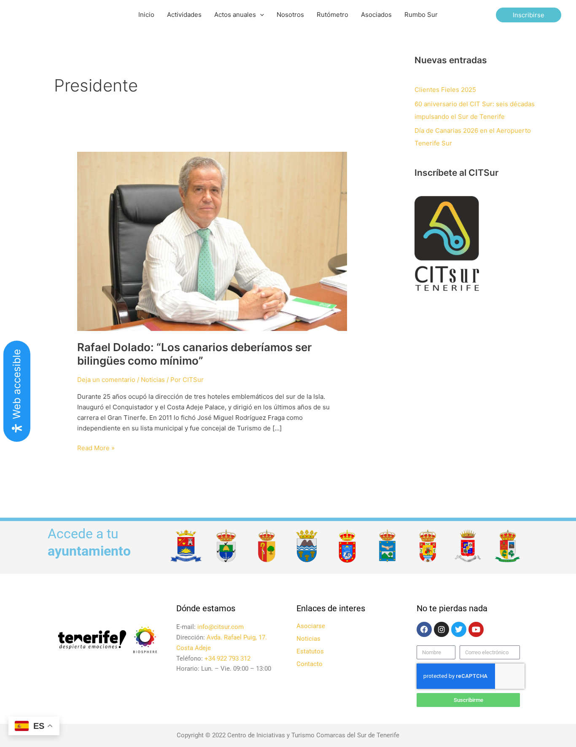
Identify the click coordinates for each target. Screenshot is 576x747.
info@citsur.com (220, 627)
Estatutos (310, 651)
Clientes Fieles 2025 (445, 90)
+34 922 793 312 (227, 658)
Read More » (96, 447)
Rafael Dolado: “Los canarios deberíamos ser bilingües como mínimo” (194, 354)
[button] (260, 15)
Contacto (309, 664)
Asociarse (310, 626)
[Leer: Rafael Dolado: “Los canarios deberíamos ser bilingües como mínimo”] (212, 241)
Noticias (153, 380)
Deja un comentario (106, 380)
